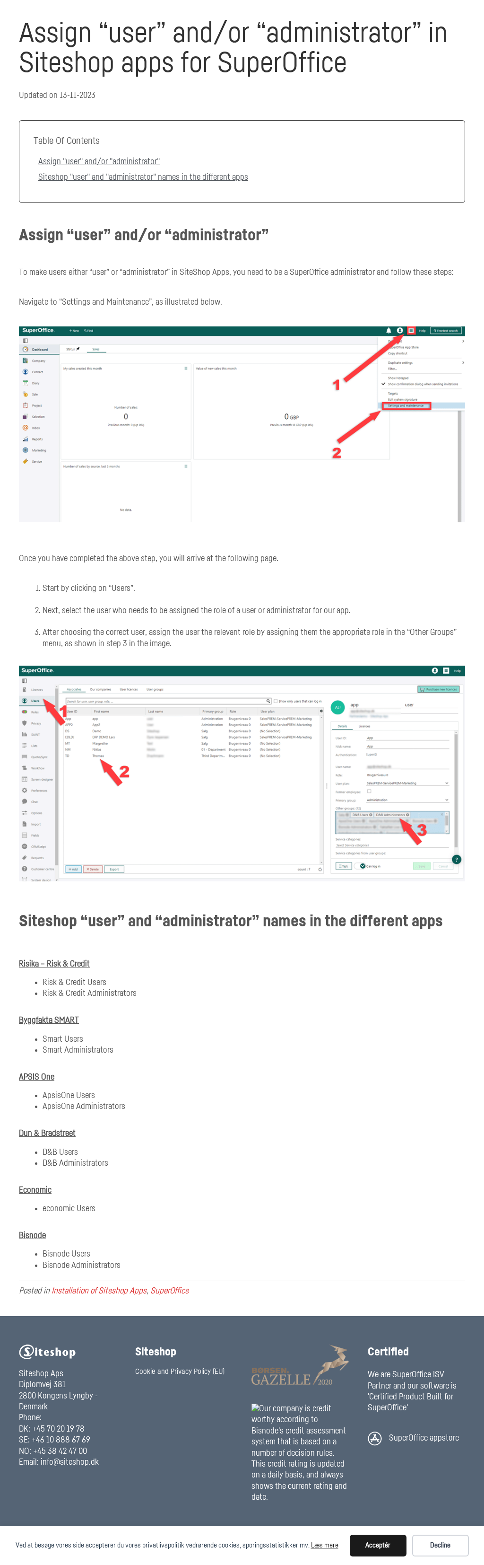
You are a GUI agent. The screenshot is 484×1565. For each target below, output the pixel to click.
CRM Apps (313, 15)
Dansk (449, 15)
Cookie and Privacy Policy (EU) (180, 1371)
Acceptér (377, 1545)
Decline (440, 1545)
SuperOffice (169, 1291)
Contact (414, 15)
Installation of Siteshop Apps (99, 1291)
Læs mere (324, 1545)
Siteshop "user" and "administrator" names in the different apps (143, 177)
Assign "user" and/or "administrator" (99, 162)
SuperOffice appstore (424, 1438)
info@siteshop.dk (70, 1462)
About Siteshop (366, 15)
